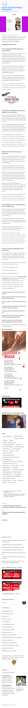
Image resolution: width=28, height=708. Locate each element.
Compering (5, 440)
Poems (22, 465)
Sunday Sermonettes (6, 648)
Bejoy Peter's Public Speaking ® (12, 8)
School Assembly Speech (18, 469)
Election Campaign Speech (9, 444)
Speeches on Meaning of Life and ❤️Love (12, 476)
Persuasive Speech (15, 465)
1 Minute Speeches (6, 611)
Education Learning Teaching (9, 442)
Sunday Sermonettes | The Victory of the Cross (12, 544)
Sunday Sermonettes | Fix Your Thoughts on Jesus (13, 547)
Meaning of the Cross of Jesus (9, 461)
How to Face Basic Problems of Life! (11, 457)
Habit (17, 451)
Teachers (15, 480)
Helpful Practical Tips (7, 453)
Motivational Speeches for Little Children (11, 637)
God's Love (11, 451)
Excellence (18, 444)
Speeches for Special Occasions (9, 645)
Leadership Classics (6, 627)
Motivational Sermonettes (8, 635)
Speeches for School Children (8, 642)
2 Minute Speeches (6, 613)
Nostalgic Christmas (6, 640)
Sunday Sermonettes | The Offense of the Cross (12, 550)
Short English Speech (7, 474)
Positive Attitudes (7, 467)
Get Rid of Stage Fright (7, 624)
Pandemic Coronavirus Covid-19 (10, 463)
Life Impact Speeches (7, 629)
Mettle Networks (19, 689)
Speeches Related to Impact (9, 478)
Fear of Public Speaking (8, 446)
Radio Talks (15, 467)
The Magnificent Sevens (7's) (8, 650)
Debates (11, 440)
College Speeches (18, 436)
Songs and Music (17, 474)
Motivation (20, 461)
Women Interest (11, 482)
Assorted (6, 491)
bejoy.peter (14, 35)
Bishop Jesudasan (6, 619)
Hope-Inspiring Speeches (8, 455)
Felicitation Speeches (19, 446)
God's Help (5, 451)
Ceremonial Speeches (7, 436)
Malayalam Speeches (6, 632)
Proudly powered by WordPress (9, 704)
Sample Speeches (7, 469)
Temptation (20, 480)
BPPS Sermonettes (8, 593)
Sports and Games (7, 480)
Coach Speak (13, 491)
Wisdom (4, 482)
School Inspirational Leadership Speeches (12, 472)
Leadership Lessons (7, 459)
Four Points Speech (16, 448)
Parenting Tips (6, 465)
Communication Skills (18, 438)
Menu (14, 14)
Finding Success (6, 448)
